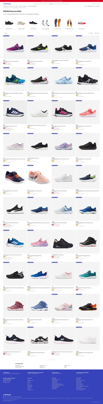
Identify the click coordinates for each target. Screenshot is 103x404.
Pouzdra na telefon (42, 367)
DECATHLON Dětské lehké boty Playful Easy (34, 255)
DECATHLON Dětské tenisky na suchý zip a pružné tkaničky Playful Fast (87, 190)
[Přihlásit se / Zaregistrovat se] (97, 4)
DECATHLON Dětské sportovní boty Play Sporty (11, 61)
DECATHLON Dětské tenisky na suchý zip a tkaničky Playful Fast (37, 93)
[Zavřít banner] (99, 1)
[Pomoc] (95, 4)
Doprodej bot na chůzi (43, 365)
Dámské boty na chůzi (21, 28)
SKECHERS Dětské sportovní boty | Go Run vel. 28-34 (11, 351)
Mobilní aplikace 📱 (90, 6)
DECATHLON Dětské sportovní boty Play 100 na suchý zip (36, 125)
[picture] (15, 47)
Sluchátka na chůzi (67, 365)
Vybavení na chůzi (18, 365)
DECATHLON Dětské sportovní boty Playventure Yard (35, 352)
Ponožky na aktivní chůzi (45, 28)
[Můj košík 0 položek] (99, 4)
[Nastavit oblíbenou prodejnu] (93, 4)
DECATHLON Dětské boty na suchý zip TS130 (10, 190)
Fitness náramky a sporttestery (19, 366)
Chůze (65, 366)
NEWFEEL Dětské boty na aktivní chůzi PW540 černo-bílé (85, 93)
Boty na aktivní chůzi (33, 28)
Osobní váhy (41, 366)
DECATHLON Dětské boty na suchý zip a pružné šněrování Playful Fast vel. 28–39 (63, 94)
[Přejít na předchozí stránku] (49, 360)
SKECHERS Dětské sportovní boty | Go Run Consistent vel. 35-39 (62, 351)
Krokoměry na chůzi (18, 367)
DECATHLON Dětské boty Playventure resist (83, 255)
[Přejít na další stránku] (54, 360)
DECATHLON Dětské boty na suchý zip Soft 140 (83, 61)
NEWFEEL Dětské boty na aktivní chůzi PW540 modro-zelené (13, 93)
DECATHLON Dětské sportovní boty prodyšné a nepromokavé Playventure (13, 320)
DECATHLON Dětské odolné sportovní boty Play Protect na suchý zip (38, 222)
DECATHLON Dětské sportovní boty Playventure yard (84, 222)
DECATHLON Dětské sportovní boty (33, 158)
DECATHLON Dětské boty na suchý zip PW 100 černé (60, 60)
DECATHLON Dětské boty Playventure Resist (34, 319)
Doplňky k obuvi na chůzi (69, 28)
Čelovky (65, 367)
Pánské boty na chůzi (9, 28)
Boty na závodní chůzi (82, 28)
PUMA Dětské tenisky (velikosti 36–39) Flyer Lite (11, 222)
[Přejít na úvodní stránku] (7, 3)
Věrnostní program (96, 6)
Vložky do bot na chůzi (57, 28)
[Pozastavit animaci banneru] (97, 1)
